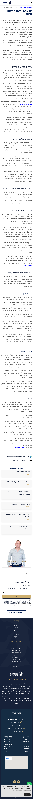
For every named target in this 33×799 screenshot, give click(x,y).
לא (24, 585)
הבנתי (27, 794)
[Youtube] (18, 781)
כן (28, 585)
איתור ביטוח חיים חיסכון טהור (20, 504)
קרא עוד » (28, 474)
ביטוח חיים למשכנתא (23, 472)
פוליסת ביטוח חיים (26, 104)
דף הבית (29, 8)
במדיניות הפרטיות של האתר (24, 604)
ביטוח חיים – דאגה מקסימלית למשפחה (17, 481)
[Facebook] (14, 781)
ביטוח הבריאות (27, 266)
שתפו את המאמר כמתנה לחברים (18, 457)
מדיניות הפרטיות (19, 791)
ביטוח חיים (23, 8)
